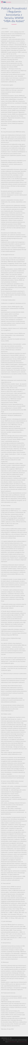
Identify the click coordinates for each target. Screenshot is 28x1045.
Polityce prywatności (13, 1041)
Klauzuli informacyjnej (23, 1041)
